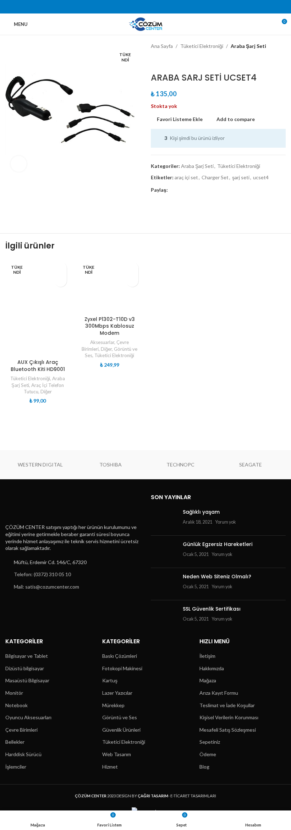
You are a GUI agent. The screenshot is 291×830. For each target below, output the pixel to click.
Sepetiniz (209, 742)
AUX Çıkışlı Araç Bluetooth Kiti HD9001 (38, 366)
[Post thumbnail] (164, 519)
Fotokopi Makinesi (122, 668)
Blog (204, 767)
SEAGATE (250, 465)
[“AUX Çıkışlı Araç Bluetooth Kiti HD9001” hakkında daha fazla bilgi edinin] (60, 280)
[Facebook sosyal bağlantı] (123, 6)
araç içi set (186, 177)
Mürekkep (113, 705)
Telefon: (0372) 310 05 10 (42, 574)
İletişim (207, 656)
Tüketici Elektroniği (201, 46)
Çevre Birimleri (21, 730)
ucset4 (261, 177)
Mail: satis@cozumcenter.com (46, 587)
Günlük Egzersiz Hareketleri (217, 544)
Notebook (16, 705)
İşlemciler (15, 767)
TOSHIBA (110, 465)
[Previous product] (155, 61)
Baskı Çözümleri (119, 656)
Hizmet (110, 767)
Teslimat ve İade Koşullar (227, 705)
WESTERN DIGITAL (40, 465)
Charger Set (215, 177)
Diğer (46, 391)
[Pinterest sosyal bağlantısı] (150, 6)
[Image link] (40, 506)
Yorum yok (225, 522)
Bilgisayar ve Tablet (26, 656)
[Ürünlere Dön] (163, 61)
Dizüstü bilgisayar (24, 668)
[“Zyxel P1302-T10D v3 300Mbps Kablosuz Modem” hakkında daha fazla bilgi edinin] (132, 280)
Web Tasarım (116, 754)
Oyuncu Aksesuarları (28, 717)
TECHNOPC (180, 465)
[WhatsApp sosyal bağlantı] (168, 6)
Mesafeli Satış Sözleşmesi (227, 730)
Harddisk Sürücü (23, 754)
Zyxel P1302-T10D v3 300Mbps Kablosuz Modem (109, 326)
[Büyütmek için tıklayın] (19, 164)
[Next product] (172, 61)
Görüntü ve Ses (119, 717)
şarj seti (240, 177)
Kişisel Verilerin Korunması (228, 717)
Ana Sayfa (162, 46)
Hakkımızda (211, 668)
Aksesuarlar (102, 342)
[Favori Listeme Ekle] (60, 268)
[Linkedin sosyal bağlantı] (158, 6)
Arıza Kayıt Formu (218, 693)
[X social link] (131, 6)
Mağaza (207, 680)
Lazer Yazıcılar (117, 693)
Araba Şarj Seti (248, 46)
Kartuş (109, 680)
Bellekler (14, 742)
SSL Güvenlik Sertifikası (212, 608)
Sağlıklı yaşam (201, 511)
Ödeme (207, 754)
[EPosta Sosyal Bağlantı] (141, 6)
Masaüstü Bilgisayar (27, 680)
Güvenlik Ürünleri (121, 730)
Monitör (14, 693)
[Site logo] (145, 24)
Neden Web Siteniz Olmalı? (217, 576)
